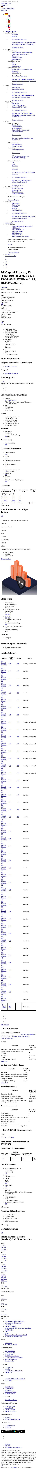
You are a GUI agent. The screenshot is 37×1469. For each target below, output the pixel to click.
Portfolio (14, 36)
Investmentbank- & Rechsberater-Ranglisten (18, 1328)
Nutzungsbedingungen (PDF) (13, 1447)
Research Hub (16, 190)
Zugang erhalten (6, 559)
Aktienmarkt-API (17, 231)
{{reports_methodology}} (28, 1034)
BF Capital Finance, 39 (3, 933)
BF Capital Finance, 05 (3, 736)
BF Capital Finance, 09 (3, 802)
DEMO (10, 244)
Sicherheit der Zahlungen (12, 1419)
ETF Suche (15, 103)
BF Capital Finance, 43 (3, 962)
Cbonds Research (17, 192)
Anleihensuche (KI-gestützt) (20, 54)
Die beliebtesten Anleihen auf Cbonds (16, 1335)
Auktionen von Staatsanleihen (13, 1357)
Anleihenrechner (17, 210)
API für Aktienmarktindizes (20, 236)
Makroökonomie (17, 146)
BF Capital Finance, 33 (3, 889)
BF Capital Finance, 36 (3, 911)
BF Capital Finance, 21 (3, 700)
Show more (4, 1061)
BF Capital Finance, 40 (3, 941)
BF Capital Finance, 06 (3, 780)
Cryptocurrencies (17, 126)
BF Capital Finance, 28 (3, 853)
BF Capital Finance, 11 (3, 773)
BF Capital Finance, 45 (3, 977)
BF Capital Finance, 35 (3, 904)
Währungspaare (17, 128)
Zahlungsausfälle (10, 1352)
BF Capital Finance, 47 (3, 992)
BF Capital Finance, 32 (3, 882)
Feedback (7, 1445)
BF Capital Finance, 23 (3, 714)
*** (2, 304)
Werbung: (7, 1444)
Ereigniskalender (17, 57)
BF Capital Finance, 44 (3, 970)
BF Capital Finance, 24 (3, 824)
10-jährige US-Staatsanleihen (13, 1336)
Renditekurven (16, 66)
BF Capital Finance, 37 (3, 919)
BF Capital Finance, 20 (3, 693)
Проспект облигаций (11, 373)
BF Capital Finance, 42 (3, 955)
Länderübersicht (17, 144)
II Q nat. (3, 1247)
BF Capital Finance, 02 (3, 758)
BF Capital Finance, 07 (3, 787)
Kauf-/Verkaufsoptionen (12, 1356)
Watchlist (15, 34)
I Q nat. (3, 1245)
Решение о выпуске (11, 366)
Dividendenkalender (18, 89)
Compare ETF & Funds (19, 107)
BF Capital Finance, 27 (3, 846)
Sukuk (14, 64)
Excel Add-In (16, 203)
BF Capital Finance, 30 (3, 868)
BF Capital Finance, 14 (3, 722)
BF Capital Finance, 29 (3, 860)
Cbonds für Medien (18, 193)
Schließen (4, 10)
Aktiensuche (16, 87)
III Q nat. (4, 1249)
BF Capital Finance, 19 (3, 685)
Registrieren (11, 8)
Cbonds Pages (16, 73)
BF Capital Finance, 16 (3, 671)
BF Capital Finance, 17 (3, 678)
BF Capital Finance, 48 (3, 999)
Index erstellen (9, 1390)
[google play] (19, 1432)
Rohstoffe (15, 166)
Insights (16, 200)
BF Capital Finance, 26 (3, 838)
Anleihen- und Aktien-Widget (13, 1370)
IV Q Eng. (11, 1137)
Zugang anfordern (13, 252)
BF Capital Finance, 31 (3, 875)
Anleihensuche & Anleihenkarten (22, 52)
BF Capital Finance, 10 (3, 809)
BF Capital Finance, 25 (3, 831)
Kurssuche (15, 56)
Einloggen (4, 8)
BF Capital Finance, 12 (3, 817)
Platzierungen (9, 1354)
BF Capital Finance (10, 400)
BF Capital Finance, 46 (3, 984)
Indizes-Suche (16, 125)
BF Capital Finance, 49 (4, 1006)
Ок (2, 1465)
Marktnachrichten (17, 188)
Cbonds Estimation (10, 1326)
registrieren (13, 1467)
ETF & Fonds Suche (11, 1400)
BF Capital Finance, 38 (3, 926)
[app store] (7, 1432)
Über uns (7, 254)
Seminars (11, 200)
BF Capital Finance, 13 (3, 729)
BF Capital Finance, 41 (3, 948)
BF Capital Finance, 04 (3, 744)
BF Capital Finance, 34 (3, 897)
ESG (13, 62)
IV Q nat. (4, 1137)
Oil (13, 162)
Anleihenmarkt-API (18, 229)
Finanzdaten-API (17, 235)
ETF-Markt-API (17, 233)
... (5, 1018)
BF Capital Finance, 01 (3, 766)
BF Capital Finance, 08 (3, 795)
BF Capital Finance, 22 (3, 707)
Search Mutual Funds (18, 105)
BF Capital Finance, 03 (3, 751)
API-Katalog (16, 228)
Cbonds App (16, 205)
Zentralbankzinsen (17, 131)
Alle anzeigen (5, 1025)
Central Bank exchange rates (20, 130)
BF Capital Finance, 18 (3, 663)
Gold (13, 164)
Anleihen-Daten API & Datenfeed (22, 226)
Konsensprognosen (18, 149)
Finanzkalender (16, 59)
